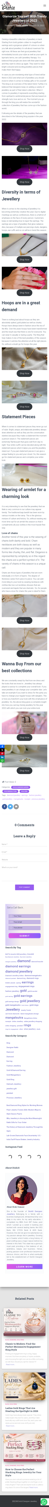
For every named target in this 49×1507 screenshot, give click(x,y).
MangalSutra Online (30, 1018)
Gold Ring (24, 791)
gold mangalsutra (12, 1005)
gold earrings (23, 996)
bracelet (30, 954)
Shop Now (24, 148)
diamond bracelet (37, 961)
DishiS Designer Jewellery (27, 1501)
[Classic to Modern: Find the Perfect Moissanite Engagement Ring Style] (24, 1322)
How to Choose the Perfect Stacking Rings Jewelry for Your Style (23, 1472)
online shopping (10, 1026)
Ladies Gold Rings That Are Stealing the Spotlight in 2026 (21, 1409)
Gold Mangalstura (10, 791)
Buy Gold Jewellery (26, 957)
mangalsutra (18, 799)
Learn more (24, 1266)
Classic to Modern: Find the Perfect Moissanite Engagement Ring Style (23, 1346)
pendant (20, 1026)
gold (23, 991)
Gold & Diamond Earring (21, 787)
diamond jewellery (13, 795)
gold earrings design (12, 1001)
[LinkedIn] (2, 757)
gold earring (9, 996)
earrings (25, 795)
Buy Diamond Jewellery (12, 957)
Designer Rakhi (12, 1047)
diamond (23, 961)
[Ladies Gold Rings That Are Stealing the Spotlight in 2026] (24, 1386)
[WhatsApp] (2, 760)
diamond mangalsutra (33, 975)
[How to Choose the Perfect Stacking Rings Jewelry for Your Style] (24, 1447)
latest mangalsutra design (29, 1014)
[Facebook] (2, 746)
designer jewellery (10, 961)
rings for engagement (11, 1029)
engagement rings (26, 986)
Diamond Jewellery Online (14, 975)
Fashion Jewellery (14, 1066)
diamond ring (21, 978)
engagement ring (11, 986)
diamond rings (33, 978)
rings (27, 1025)
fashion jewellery (35, 795)
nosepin (27, 799)
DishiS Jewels (10, 983)
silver (21, 1029)
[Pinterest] (2, 753)
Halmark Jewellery (14, 1084)
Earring (9, 1061)
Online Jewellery (17, 1021)
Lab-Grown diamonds (12, 1014)
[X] (2, 750)
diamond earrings (18, 966)
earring (18, 983)
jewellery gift (12, 1089)
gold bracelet (32, 991)
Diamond (10, 1052)
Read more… (10, 1364)
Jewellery (12, 1010)
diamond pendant (10, 978)
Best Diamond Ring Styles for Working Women (24, 1105)
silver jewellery (30, 1029)
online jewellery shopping (33, 1021)
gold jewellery (7, 799)
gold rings (34, 1005)
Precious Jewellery (14, 1098)
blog (8, 1043)
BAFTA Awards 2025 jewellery (15, 954)
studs (38, 1029)
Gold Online (25, 1005)
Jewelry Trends (26, 1010)
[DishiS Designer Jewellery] (9, 5)
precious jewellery (38, 799)
